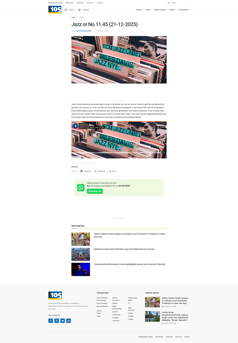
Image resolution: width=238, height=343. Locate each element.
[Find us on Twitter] (56, 320)
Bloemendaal (117, 309)
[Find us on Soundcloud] (68, 320)
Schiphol (115, 318)
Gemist (172, 10)
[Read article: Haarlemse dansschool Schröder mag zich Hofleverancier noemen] (80, 254)
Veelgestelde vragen (55, 3)
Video (99, 316)
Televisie (86, 10)
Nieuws (139, 10)
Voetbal (130, 319)
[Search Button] (168, 3)
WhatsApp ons (95, 191)
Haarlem (115, 312)
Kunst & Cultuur (102, 303)
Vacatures (80, 3)
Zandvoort (115, 321)
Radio (71, 10)
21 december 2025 (102, 31)
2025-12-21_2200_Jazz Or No (88, 163)
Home (73, 17)
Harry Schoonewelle (83, 31)
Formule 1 (131, 310)
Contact (100, 3)
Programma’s (183, 10)
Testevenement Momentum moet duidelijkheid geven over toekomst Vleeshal (129, 264)
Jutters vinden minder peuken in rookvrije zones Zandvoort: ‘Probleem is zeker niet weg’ (175, 300)
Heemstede (116, 315)
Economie (115, 300)
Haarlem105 (74, 163)
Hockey (130, 313)
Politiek (114, 303)
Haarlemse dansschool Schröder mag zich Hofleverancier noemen (124, 249)
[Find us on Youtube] (62, 320)
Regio (114, 306)
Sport (148, 10)
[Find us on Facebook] (50, 320)
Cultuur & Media (159, 10)
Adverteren (69, 3)
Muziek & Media (102, 306)
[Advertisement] (119, 92)
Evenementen (101, 300)
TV (129, 303)
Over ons (90, 3)
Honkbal (131, 316)
